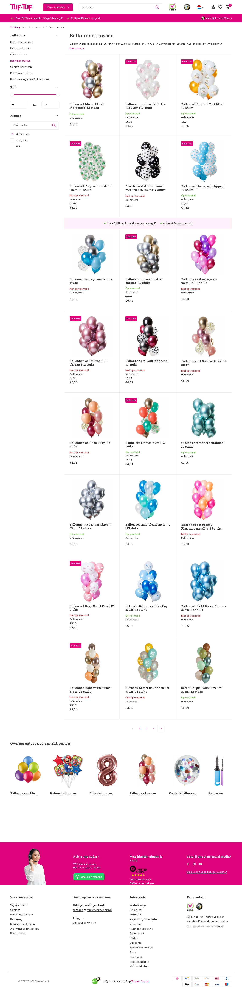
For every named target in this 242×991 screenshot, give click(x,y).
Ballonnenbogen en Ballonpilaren (29, 79)
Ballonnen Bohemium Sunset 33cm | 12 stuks (91, 689)
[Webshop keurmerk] (173, 7)
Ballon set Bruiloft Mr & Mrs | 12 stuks (202, 106)
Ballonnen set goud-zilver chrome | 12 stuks (144, 281)
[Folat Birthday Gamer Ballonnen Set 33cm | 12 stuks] (147, 663)
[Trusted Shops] (187, 7)
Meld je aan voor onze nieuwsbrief (207, 871)
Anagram (21, 140)
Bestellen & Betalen (21, 914)
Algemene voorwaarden (24, 928)
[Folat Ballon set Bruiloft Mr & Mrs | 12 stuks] (203, 79)
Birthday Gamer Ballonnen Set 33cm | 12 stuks (147, 689)
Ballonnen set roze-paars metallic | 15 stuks (199, 281)
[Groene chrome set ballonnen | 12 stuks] (203, 418)
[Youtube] (200, 864)
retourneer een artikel (99, 909)
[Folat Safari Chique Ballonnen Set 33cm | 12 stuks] (203, 663)
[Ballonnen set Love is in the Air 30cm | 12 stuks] (147, 79)
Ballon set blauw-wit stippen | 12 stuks (202, 188)
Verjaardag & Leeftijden (144, 919)
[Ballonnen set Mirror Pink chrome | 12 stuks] (92, 336)
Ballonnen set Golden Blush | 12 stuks (203, 363)
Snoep (133, 952)
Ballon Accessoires (21, 73)
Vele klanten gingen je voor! (146, 858)
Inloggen (78, 918)
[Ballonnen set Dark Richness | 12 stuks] (147, 336)
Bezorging (16, 919)
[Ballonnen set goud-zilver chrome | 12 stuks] (147, 254)
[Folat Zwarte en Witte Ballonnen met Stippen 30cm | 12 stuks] (147, 161)
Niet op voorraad (102, 208)
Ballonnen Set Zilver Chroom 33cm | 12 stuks (90, 526)
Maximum (50, 104)
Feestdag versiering (141, 928)
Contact (15, 909)
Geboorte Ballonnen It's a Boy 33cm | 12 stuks (146, 608)
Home (25, 27)
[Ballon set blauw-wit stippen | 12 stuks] (203, 161)
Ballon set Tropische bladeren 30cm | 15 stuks (91, 188)
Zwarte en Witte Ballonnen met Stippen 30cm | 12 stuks (145, 188)
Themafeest (137, 933)
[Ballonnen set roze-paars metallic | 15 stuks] (203, 254)
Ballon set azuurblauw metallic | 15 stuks (147, 526)
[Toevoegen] (108, 127)
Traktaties (136, 914)
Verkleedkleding (139, 966)
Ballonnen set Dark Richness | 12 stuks (146, 362)
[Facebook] (188, 864)
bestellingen (90, 905)
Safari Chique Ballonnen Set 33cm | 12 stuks (201, 690)
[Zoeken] (157, 7)
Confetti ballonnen (21, 66)
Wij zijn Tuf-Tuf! (19, 905)
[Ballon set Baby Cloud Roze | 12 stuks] (92, 581)
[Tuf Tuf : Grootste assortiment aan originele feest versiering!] (23, 7)
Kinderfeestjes (138, 905)
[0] (227, 7)
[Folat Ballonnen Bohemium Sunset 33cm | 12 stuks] (92, 663)
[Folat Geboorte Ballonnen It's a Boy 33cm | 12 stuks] (147, 581)
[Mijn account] (213, 7)
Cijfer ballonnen (19, 54)
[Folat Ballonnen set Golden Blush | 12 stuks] (203, 336)
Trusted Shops (223, 18)
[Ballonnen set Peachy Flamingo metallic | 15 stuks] (203, 500)
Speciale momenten (141, 947)
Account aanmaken (84, 922)
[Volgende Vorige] (160, 728)
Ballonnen (37, 27)
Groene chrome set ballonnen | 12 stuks (203, 444)
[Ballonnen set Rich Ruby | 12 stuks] (92, 418)
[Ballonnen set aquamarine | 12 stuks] (92, 254)
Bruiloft (134, 938)
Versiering (135, 924)
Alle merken (23, 133)
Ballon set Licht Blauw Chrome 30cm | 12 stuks (203, 608)
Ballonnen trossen (20, 60)
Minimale (18, 104)
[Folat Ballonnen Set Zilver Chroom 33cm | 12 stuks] (92, 500)
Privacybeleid (18, 933)
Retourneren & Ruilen (22, 924)
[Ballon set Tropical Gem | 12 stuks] (147, 418)
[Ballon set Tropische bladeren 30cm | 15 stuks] (92, 161)
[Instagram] (194, 864)
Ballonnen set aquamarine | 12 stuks (91, 281)
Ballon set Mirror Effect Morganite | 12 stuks (87, 106)
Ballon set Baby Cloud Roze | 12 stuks (92, 608)
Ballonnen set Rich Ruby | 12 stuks (90, 444)
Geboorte (135, 942)
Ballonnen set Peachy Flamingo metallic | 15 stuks (201, 526)
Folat (19, 146)
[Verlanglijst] (220, 7)
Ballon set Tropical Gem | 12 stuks (145, 444)
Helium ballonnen (20, 48)
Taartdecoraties (139, 961)
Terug (16, 27)
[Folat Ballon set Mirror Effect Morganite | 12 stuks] (92, 79)
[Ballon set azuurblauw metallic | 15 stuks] (147, 500)
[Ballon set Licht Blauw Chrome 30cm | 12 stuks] (203, 581)
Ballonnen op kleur (21, 42)
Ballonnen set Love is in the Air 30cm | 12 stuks (145, 106)
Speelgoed (136, 957)
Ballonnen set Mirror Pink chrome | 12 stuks (89, 362)
